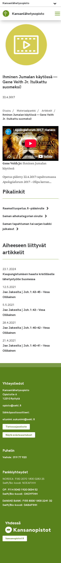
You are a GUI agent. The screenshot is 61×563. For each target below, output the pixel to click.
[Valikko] (57, 13)
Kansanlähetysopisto (16, 3)
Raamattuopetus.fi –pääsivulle (24, 208)
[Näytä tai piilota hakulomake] (49, 13)
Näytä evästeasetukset (19, 434)
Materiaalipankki (26, 110)
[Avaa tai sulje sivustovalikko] (55, 2)
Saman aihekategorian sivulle (23, 216)
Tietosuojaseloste (16, 426)
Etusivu (7, 110)
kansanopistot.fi (15, 538)
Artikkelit (47, 110)
